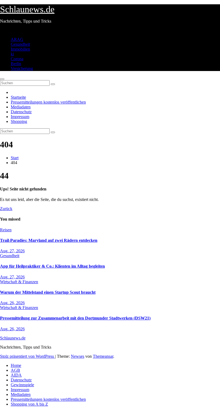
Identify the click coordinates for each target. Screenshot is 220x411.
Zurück (6, 208)
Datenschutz (21, 111)
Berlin (16, 63)
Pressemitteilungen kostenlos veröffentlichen (48, 102)
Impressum (20, 116)
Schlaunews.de (27, 9)
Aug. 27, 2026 (12, 251)
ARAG (17, 39)
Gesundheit (20, 44)
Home (16, 365)
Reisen (6, 230)
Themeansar (103, 356)
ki (12, 54)
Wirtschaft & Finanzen (19, 281)
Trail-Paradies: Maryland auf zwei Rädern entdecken (48, 240)
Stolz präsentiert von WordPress (27, 356)
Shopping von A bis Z (29, 404)
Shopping (19, 121)
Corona (17, 58)
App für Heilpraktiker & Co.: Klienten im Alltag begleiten (52, 266)
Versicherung (22, 68)
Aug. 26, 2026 (12, 302)
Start (15, 157)
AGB (15, 370)
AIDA (16, 375)
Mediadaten (21, 107)
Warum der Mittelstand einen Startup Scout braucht (48, 292)
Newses (77, 356)
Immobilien (20, 49)
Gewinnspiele (22, 384)
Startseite (18, 97)
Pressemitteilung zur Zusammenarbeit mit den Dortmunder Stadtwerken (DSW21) (75, 318)
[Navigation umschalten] (2, 79)
